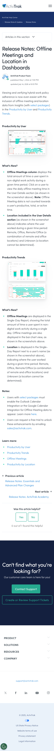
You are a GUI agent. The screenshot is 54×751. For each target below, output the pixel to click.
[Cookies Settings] (4, 746)
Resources (11, 651)
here (33, 414)
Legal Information (27, 741)
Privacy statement (27, 735)
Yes (21, 517)
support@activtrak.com (27, 680)
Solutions (11, 645)
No (33, 517)
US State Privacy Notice (27, 725)
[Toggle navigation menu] (50, 6)
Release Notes (31, 22)
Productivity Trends (18, 452)
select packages (39, 105)
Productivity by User (20, 109)
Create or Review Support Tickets (27, 600)
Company (10, 658)
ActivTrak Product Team (20, 75)
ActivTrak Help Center (9, 17)
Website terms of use (27, 730)
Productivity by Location (21, 464)
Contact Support (26, 589)
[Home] (12, 6)
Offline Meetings (16, 458)
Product (10, 638)
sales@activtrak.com (19, 428)
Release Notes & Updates (14, 22)
